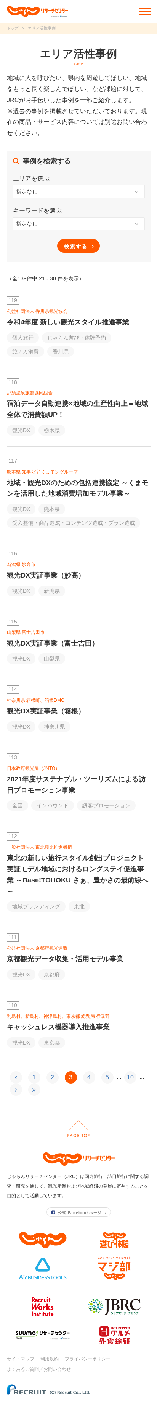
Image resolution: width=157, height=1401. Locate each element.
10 (130, 1077)
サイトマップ (20, 1359)
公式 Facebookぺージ (80, 1213)
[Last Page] (34, 1090)
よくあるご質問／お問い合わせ (39, 1369)
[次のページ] (16, 1090)
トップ (13, 28)
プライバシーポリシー (88, 1359)
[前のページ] (16, 1077)
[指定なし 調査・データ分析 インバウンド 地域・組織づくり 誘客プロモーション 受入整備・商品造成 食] (78, 224)
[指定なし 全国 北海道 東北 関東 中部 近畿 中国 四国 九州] (78, 191)
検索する (76, 246)
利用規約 (49, 1359)
